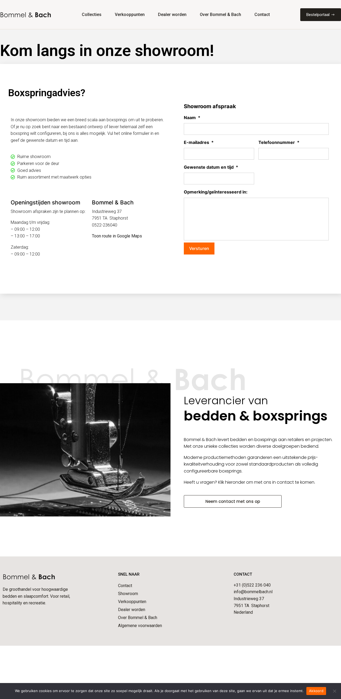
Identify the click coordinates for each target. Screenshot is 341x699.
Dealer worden (172, 14)
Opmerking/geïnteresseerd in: (215, 192)
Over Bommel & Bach (220, 14)
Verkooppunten (130, 14)
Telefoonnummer (278, 142)
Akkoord (316, 691)
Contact (262, 14)
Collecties (92, 14)
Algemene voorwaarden (140, 625)
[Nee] (334, 691)
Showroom (128, 593)
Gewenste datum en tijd (211, 167)
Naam (192, 117)
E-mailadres (199, 142)
